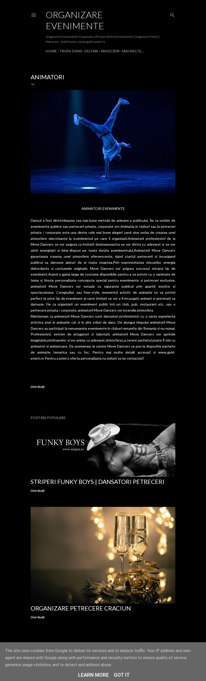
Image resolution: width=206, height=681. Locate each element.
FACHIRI (91, 51)
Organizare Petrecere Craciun (81, 608)
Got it (122, 675)
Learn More (93, 675)
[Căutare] (172, 14)
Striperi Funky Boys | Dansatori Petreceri (97, 481)
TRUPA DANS (70, 51)
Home (51, 51)
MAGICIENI (110, 51)
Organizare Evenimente (75, 20)
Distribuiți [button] (37, 387)
